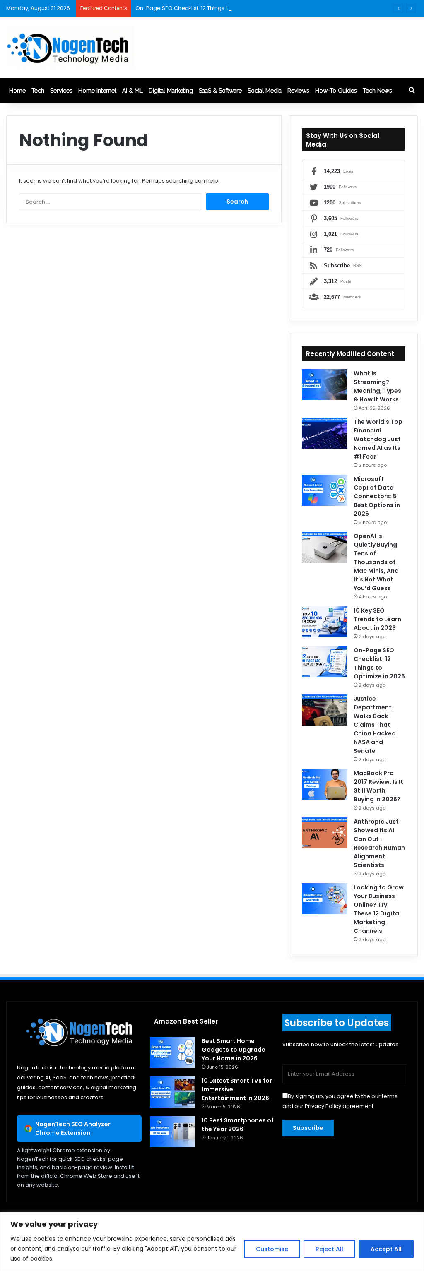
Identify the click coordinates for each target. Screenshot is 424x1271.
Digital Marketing (171, 90)
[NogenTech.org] (70, 47)
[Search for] (411, 90)
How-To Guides (336, 90)
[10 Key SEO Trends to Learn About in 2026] (324, 621)
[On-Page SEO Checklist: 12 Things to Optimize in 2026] (324, 661)
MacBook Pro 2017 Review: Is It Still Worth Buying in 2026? (378, 786)
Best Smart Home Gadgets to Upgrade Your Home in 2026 (233, 1049)
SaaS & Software (220, 90)
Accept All (386, 1249)
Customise (272, 1249)
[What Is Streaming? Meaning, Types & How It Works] (324, 384)
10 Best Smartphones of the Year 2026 (238, 1124)
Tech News (377, 90)
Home (17, 90)
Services (61, 90)
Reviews (298, 90)
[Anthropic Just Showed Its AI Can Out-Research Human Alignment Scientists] (324, 832)
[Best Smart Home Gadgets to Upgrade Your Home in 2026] (172, 1052)
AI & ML (132, 90)
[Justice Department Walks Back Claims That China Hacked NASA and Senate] (324, 710)
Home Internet (97, 90)
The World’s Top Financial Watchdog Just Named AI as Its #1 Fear (378, 439)
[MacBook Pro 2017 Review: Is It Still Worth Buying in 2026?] (324, 784)
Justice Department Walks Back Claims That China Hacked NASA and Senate (375, 724)
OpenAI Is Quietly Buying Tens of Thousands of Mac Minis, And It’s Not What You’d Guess (376, 562)
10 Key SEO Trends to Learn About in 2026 (377, 619)
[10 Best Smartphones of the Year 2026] (172, 1131)
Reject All (329, 1249)
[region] (212, 1241)
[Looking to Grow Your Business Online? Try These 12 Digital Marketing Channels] (324, 898)
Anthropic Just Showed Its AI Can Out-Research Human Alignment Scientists (379, 843)
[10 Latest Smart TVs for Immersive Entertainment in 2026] (172, 1092)
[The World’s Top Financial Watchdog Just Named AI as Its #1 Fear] (324, 433)
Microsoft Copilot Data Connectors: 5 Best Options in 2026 (377, 496)
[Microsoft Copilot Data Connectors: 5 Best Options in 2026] (324, 490)
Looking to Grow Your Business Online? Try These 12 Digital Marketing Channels (379, 909)
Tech (37, 90)
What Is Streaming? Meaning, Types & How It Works (377, 386)
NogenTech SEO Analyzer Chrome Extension (73, 1128)
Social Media (265, 90)
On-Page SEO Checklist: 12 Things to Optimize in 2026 (206, 8)
